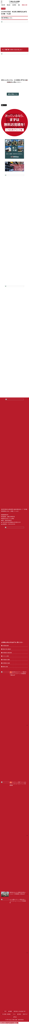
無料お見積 (5, 666)
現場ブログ (25, 1014)
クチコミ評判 (6, 656)
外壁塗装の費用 (6, 659)
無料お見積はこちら (13, 94)
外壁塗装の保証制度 (7, 652)
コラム (14, 1014)
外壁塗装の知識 (6, 663)
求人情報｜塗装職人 (6, 1014)
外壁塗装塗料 (5, 645)
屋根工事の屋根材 (7, 649)
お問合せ (15, 1017)
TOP (5, 1011)
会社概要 (10, 1011)
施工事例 (3, 8)
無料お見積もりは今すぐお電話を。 (9, 1022)
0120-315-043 (11, 524)
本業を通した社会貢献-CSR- (20, 1011)
